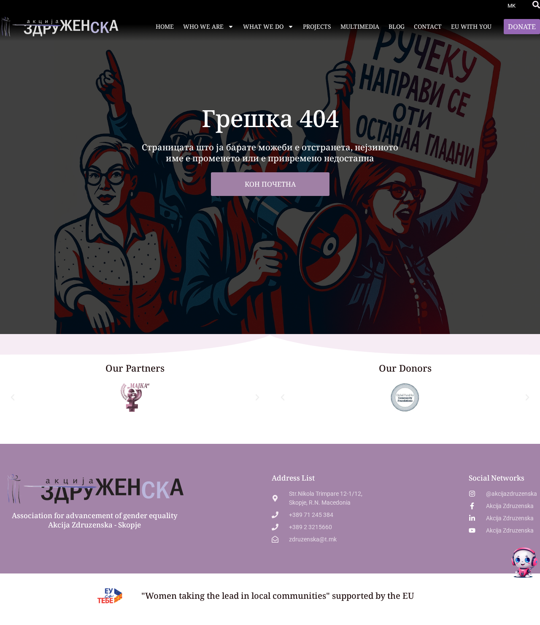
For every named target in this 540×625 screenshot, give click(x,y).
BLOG (397, 26)
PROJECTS (317, 26)
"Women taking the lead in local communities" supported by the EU (277, 595)
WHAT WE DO (263, 26)
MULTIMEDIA (359, 26)
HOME (165, 26)
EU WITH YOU (471, 26)
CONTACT (428, 26)
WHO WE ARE (203, 26)
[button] (536, 4)
